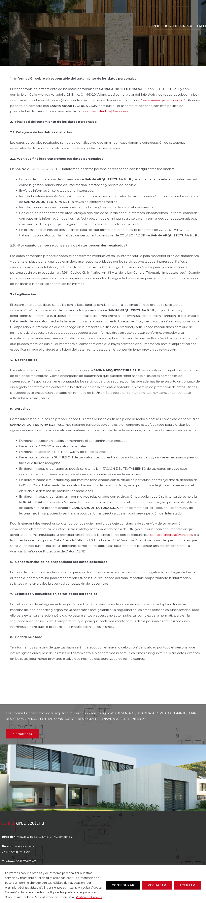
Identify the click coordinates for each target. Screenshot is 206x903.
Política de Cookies (89, 897)
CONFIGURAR (123, 885)
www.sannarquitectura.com (163, 100)
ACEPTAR (187, 885)
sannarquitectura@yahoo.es (106, 111)
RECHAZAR (157, 885)
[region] (103, 884)
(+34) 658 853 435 (26, 861)
